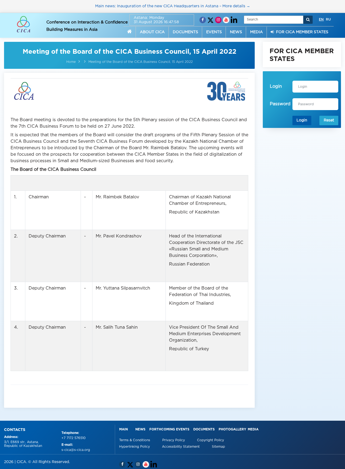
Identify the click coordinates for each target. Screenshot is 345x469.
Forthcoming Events (169, 429)
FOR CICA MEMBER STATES (301, 32)
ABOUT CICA (152, 32)
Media (253, 429)
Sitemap (218, 446)
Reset (329, 120)
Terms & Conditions (135, 440)
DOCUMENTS (185, 32)
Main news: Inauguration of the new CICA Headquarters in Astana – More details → (172, 6)
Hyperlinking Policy (135, 446)
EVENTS (214, 32)
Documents (204, 429)
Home (71, 61)
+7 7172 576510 (73, 438)
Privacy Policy (174, 440)
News (140, 429)
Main (123, 429)
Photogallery (232, 429)
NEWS (236, 32)
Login (301, 120)
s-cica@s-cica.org (75, 449)
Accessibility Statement (181, 446)
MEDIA (256, 32)
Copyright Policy (210, 440)
